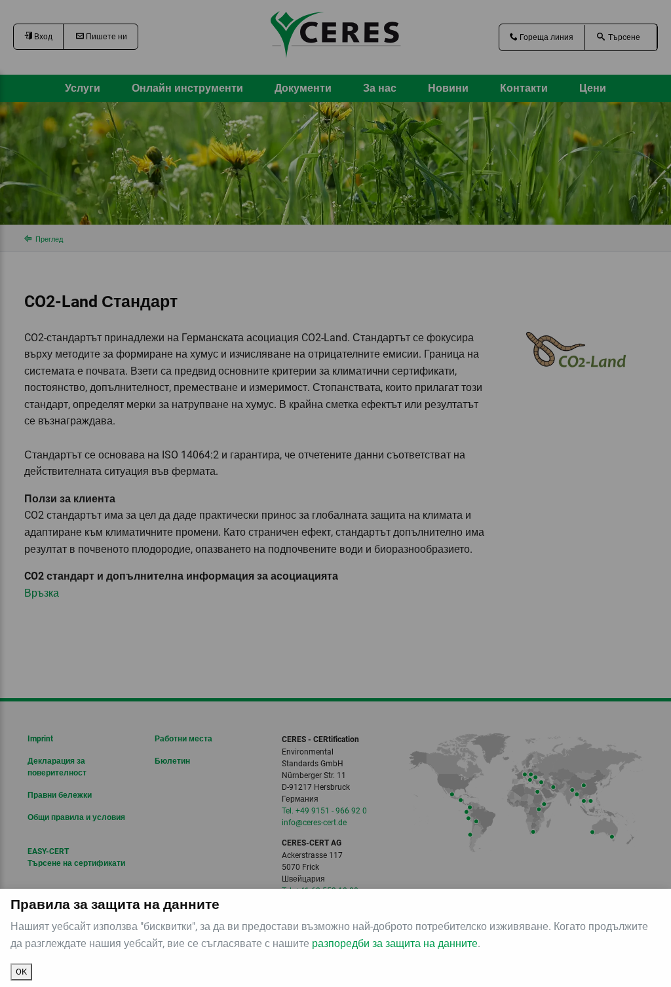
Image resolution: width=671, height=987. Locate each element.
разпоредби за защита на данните (395, 943)
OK (21, 972)
